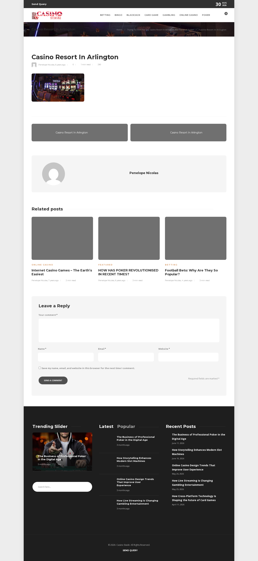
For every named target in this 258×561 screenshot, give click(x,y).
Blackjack (133, 15)
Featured (105, 265)
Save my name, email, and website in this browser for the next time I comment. (88, 368)
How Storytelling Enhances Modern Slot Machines (197, 452)
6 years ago (60, 64)
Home (119, 29)
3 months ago (44, 464)
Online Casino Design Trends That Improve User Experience (193, 467)
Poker (206, 15)
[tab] (106, 426)
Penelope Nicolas (46, 64)
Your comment (48, 315)
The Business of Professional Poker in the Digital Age (198, 436)
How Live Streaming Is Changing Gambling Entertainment (192, 482)
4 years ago (187, 280)
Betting (105, 15)
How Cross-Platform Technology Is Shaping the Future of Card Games (194, 498)
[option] (62, 248)
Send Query (39, 4)
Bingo (118, 15)
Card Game (151, 15)
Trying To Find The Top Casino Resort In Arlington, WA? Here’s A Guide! (160, 29)
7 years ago (53, 280)
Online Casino (188, 15)
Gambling (169, 15)
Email (102, 349)
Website (164, 349)
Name (42, 349)
